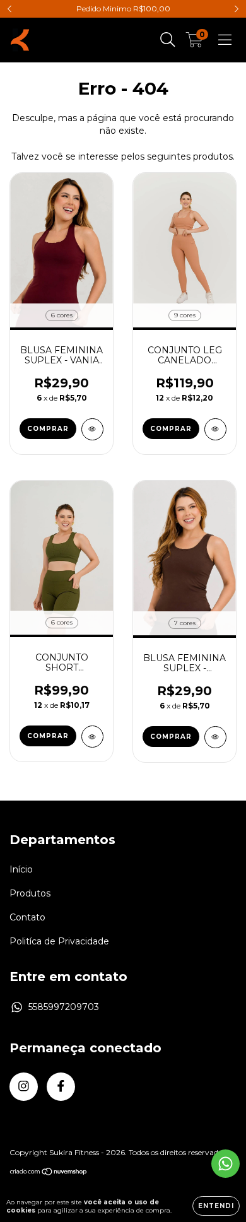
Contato (27, 917)
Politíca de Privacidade (59, 941)
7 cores (185, 623)
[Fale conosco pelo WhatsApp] (225, 1163)
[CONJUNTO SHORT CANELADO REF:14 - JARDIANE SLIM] (92, 737)
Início (21, 869)
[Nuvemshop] (48, 1172)
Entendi (216, 1206)
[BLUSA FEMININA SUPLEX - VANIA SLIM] (92, 429)
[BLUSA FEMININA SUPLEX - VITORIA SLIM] (215, 737)
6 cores (62, 315)
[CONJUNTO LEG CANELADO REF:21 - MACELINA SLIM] (215, 429)
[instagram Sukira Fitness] (23, 1086)
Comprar (48, 429)
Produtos (29, 893)
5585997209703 (63, 1007)
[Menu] (225, 40)
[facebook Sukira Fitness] (61, 1086)
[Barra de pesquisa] (167, 40)
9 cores (185, 315)
